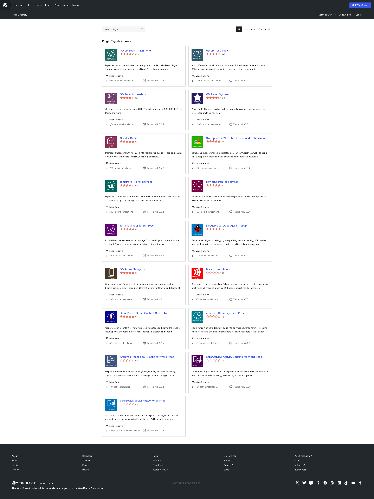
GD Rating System (217, 94)
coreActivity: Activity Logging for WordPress (234, 356)
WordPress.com (303, 456)
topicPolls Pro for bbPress (136, 181)
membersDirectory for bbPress (225, 313)
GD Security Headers (133, 94)
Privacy (15, 469)
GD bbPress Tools (217, 50)
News (14, 460)
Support (157, 460)
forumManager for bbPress (137, 225)
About (15, 456)
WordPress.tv (161, 469)
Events (227, 460)
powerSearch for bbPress (222, 181)
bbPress (300, 465)
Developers (159, 465)
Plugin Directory (19, 14)
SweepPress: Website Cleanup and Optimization (236, 138)
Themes (86, 460)
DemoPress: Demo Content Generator (144, 313)
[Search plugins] (142, 29)
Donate (228, 465)
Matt (298, 460)
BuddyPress (302, 469)
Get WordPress (360, 5)
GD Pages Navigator (132, 269)
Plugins (85, 465)
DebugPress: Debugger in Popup (226, 225)
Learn (156, 456)
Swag (228, 469)
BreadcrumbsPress (218, 269)
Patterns (86, 469)
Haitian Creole (46, 483)
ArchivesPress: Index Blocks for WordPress (147, 356)
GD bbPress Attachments (136, 50)
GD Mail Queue (129, 138)
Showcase (87, 456)
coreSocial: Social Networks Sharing (142, 400)
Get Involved (230, 456)
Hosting (15, 465)
